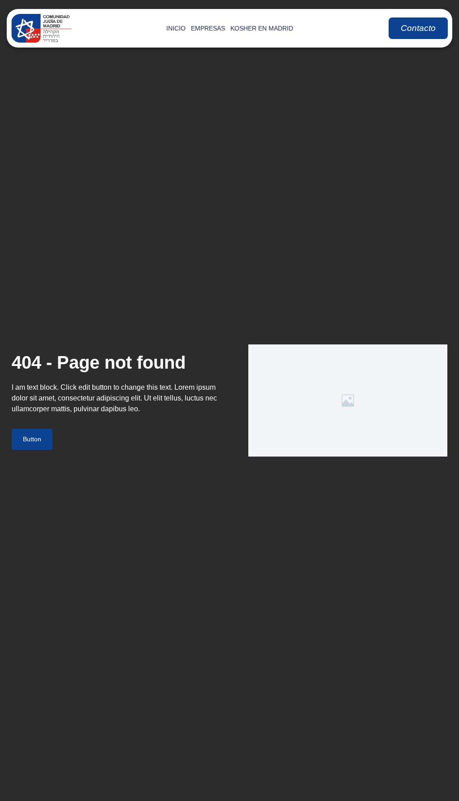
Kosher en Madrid (261, 28)
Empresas (208, 28)
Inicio (176, 28)
